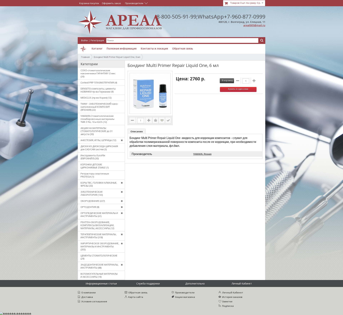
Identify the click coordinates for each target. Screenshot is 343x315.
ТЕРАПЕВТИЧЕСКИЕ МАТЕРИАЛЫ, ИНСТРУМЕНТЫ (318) (98, 236)
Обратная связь (138, 292)
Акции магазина (185, 297)
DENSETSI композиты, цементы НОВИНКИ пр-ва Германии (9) (98, 90)
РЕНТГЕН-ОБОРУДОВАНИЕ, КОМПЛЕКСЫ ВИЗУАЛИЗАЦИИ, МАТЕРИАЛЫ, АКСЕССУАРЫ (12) (97, 225)
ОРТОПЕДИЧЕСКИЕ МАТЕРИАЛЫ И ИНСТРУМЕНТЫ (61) (99, 214)
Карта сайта (135, 297)
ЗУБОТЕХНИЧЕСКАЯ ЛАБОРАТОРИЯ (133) (92, 193)
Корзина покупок (89, 3)
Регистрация (97, 40)
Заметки (227, 301)
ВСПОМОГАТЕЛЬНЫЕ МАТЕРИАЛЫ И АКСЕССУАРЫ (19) (99, 275)
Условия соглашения (94, 301)
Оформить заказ (111, 3)
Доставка (87, 297)
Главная (85, 57)
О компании (88, 292)
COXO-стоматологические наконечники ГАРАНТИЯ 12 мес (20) (98, 73)
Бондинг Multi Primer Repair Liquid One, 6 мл (117, 57)
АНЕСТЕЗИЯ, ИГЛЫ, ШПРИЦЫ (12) (98, 140)
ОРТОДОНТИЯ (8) (90, 207)
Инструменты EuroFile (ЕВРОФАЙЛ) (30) (93, 157)
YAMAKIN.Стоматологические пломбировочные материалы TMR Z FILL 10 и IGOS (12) (98, 119)
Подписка (228, 306)
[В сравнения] (168, 120)
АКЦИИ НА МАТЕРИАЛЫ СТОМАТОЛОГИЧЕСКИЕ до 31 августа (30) (97, 131)
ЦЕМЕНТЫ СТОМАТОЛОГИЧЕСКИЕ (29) (99, 257)
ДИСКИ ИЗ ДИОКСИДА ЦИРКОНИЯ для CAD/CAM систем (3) (99, 148)
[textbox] (182, 40)
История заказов (232, 297)
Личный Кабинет (232, 292)
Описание (136, 131)
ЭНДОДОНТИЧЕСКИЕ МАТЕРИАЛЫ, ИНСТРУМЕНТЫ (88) (99, 266)
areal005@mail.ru (254, 25)
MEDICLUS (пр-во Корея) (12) (96, 97)
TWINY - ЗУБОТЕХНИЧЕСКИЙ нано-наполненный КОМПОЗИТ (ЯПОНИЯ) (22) (99, 106)
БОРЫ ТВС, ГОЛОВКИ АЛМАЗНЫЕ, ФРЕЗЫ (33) (99, 184)
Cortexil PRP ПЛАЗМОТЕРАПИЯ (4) (99, 82)
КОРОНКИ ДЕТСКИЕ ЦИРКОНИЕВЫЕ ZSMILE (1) (95, 166)
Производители (185, 292)
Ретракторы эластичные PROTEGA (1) (95, 175)
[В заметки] (162, 120)
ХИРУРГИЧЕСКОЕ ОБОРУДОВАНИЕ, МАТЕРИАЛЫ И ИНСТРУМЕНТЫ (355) (100, 246)
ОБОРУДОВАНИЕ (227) (93, 200)
